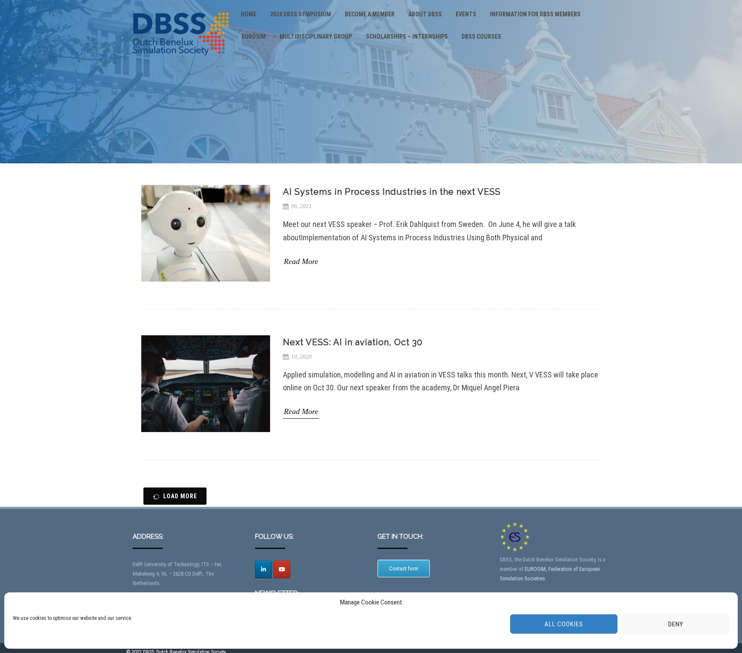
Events (466, 14)
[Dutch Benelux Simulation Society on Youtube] (282, 569)
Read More (301, 261)
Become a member (370, 14)
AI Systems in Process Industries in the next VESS (392, 192)
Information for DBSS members (535, 14)
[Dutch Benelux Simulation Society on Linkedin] (263, 569)
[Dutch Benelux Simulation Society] (180, 62)
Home (248, 14)
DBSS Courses (481, 36)
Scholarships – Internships (407, 36)
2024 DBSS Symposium (300, 14)
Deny (675, 624)
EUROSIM (254, 36)
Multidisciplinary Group (316, 36)
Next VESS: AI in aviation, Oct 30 (353, 342)
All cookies (563, 624)
